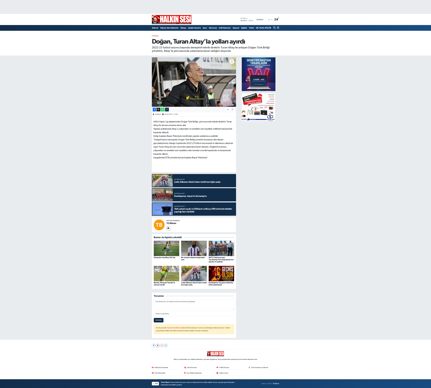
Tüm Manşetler (159, 373)
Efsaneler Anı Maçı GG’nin (164, 257)
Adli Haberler (225, 28)
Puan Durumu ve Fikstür (259, 367)
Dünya (183, 28)
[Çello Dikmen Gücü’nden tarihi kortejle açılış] (194, 273)
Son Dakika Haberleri (194, 373)
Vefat (251, 28)
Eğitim (244, 28)
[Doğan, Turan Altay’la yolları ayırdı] (194, 82)
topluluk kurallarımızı (174, 328)
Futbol (155, 36)
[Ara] (274, 27)
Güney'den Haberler (169, 28)
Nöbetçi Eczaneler (161, 367)
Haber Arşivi (223, 373)
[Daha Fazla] (167, 109)
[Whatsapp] (166, 345)
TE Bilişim (276, 383)
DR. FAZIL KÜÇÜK (263, 28)
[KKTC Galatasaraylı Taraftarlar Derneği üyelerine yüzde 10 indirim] (221, 248)
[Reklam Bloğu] (258, 74)
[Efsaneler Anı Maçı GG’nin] (166, 248)
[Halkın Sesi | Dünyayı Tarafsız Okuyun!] (171, 19)
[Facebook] (154, 345)
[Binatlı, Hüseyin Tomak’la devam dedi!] (166, 273)
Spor (205, 28)
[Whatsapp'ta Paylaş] (163, 109)
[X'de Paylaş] (158, 109)
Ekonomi (213, 28)
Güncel (155, 28)
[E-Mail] (168, 228)
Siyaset (236, 28)
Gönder (158, 320)
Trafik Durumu (224, 367)
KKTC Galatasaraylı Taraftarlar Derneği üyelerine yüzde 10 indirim (221, 260)
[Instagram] (162, 345)
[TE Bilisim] (159, 225)
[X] (158, 345)
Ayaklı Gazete (194, 28)
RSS (156, 383)
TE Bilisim (158, 114)
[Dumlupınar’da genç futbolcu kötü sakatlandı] (221, 273)
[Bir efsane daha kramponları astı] (194, 248)
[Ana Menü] (277, 27)
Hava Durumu (192, 367)
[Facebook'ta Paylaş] (154, 109)
